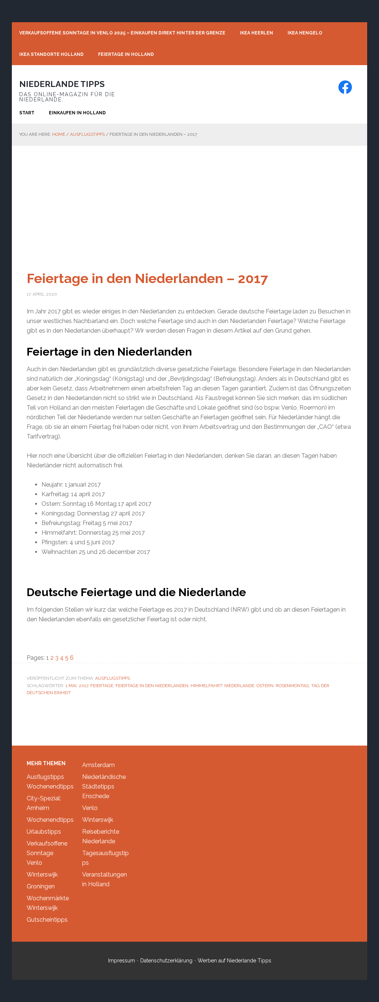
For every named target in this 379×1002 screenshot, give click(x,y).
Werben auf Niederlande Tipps (234, 961)
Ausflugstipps (112, 678)
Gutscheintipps (47, 919)
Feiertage (101, 685)
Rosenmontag (292, 685)
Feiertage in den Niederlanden (151, 685)
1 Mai (71, 685)
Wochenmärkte (48, 898)
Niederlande (239, 685)
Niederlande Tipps (62, 84)
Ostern (265, 685)
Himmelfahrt (206, 685)
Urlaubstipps (44, 831)
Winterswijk (42, 874)
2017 (83, 685)
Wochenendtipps (50, 786)
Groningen (41, 886)
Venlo (34, 862)
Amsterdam (98, 765)
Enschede (95, 796)
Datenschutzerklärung (166, 961)
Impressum (121, 961)
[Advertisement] (189, 201)
